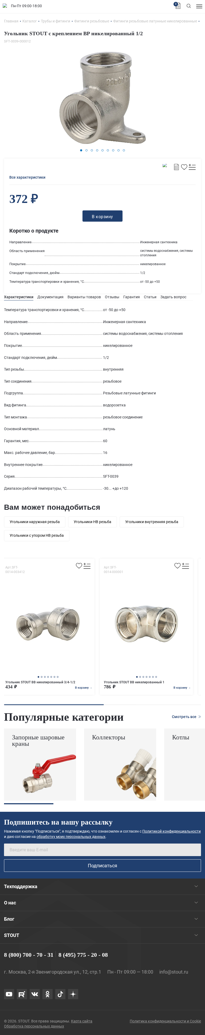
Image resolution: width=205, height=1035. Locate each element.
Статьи (150, 297)
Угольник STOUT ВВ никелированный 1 (134, 682)
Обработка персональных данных (34, 1026)
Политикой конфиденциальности (171, 831)
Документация (50, 297)
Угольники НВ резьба (92, 522)
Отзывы (112, 297)
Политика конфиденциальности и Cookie (165, 1021)
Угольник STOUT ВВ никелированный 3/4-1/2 (40, 682)
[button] (81, 150)
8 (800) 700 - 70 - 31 (28, 954)
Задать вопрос (173, 297)
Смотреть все (184, 717)
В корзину (82, 687)
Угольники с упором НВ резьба (37, 535)
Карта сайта (81, 1021)
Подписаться (102, 865)
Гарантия (131, 297)
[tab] (18, 297)
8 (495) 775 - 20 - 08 (83, 954)
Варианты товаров (84, 297)
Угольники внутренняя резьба (151, 522)
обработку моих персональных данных (71, 836)
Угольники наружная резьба (35, 522)
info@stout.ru (173, 972)
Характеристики (18, 297)
